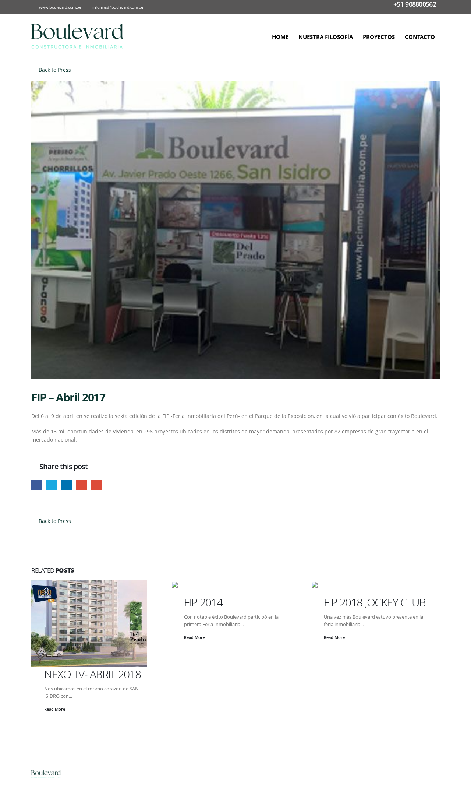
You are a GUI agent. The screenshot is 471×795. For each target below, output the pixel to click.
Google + (81, 485)
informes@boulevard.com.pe (117, 7)
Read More (55, 709)
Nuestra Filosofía (325, 37)
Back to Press (54, 69)
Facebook (36, 485)
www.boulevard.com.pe (60, 7)
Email (96, 485)
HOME (280, 37)
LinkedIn (66, 485)
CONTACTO (420, 37)
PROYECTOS (379, 37)
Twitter (51, 485)
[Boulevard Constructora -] (77, 36)
